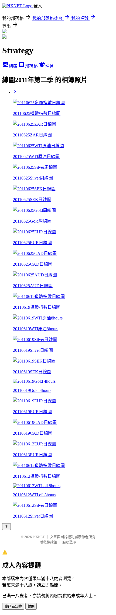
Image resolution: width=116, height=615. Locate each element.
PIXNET (39, 537)
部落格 (32, 66)
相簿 (13, 66)
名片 (49, 66)
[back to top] (6, 526)
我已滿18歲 (13, 607)
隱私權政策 (48, 542)
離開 (31, 607)
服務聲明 (69, 542)
